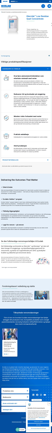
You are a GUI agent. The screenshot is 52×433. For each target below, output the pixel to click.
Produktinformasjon (10, 160)
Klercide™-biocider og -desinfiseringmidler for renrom (14, 12)
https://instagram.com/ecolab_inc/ (41, 395)
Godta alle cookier (38, 421)
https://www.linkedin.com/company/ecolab (33, 395)
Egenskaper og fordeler (11, 69)
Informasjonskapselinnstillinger (38, 428)
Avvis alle (38, 424)
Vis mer (6, 354)
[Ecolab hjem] (5, 6)
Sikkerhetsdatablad (17, 422)
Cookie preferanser (36, 400)
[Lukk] (49, 403)
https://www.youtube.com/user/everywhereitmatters (44, 395)
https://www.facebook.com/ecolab (37, 395)
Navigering (5, 56)
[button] (43, 6)
